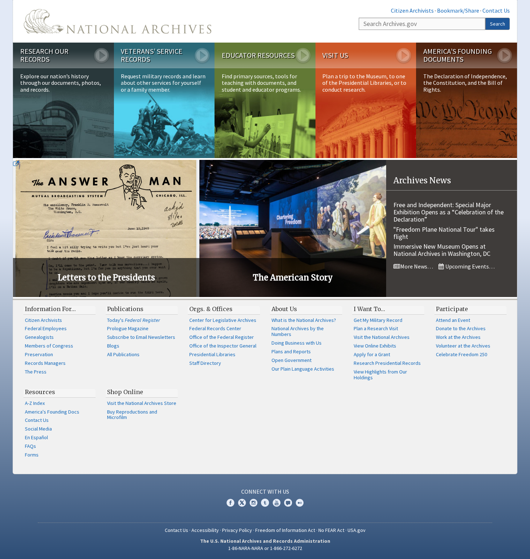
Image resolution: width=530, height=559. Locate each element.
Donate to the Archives (461, 328)
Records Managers (45, 363)
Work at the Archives (458, 337)
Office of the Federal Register (221, 337)
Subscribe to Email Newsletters (141, 337)
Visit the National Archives (382, 337)
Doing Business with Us (296, 343)
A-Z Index (35, 403)
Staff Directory (205, 363)
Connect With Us (265, 491)
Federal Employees (46, 328)
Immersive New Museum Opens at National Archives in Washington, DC (441, 250)
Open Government (291, 360)
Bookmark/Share (458, 10)
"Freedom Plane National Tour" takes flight (444, 233)
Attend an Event (453, 320)
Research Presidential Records (387, 363)
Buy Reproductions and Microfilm (132, 415)
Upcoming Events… (469, 266)
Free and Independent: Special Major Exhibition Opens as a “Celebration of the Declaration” (448, 212)
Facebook (230, 502)
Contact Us (496, 10)
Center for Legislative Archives (222, 320)
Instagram (253, 502)
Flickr (299, 502)
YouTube (276, 502)
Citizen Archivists (412, 10)
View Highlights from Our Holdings (380, 374)
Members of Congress (49, 345)
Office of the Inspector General (222, 345)
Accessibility (205, 530)
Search (497, 24)
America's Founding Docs (52, 412)
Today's (133, 320)
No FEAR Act (331, 530)
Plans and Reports (291, 351)
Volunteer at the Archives (463, 345)
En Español (36, 437)
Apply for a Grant (372, 354)
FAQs (30, 446)
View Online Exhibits (375, 345)
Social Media (38, 428)
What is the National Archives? (303, 320)
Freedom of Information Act (285, 530)
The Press (36, 371)
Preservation (39, 354)
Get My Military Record (378, 320)
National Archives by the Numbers (297, 331)
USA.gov (357, 530)
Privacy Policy (237, 530)
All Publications (123, 354)
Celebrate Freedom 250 (461, 354)
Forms (32, 454)
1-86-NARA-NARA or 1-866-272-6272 (265, 548)
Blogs (113, 345)
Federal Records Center (215, 328)
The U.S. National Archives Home (117, 21)
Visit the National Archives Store (141, 403)
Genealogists (39, 337)
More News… (416, 266)
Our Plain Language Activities (302, 369)
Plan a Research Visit (376, 328)
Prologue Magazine (128, 328)
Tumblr (265, 502)
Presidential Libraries (212, 354)
